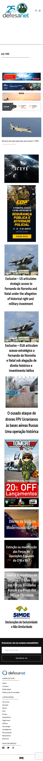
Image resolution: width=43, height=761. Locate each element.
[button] (36, 10)
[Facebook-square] (3, 748)
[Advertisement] (21, 30)
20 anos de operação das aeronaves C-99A (20, 141)
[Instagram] (13, 748)
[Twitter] (8, 748)
